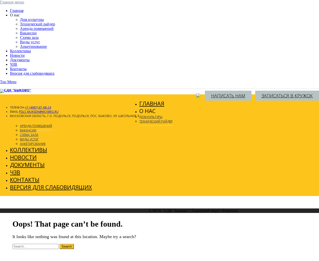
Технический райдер (37, 24)
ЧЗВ (13, 64)
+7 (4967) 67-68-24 (38, 107)
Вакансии (28, 33)
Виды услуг (30, 42)
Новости (17, 55)
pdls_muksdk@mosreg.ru (39, 112)
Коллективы (20, 51)
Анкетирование (33, 46)
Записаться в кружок (287, 96)
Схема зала (29, 37)
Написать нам (228, 96)
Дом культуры (32, 19)
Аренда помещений (37, 28)
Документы (20, 60)
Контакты (18, 69)
